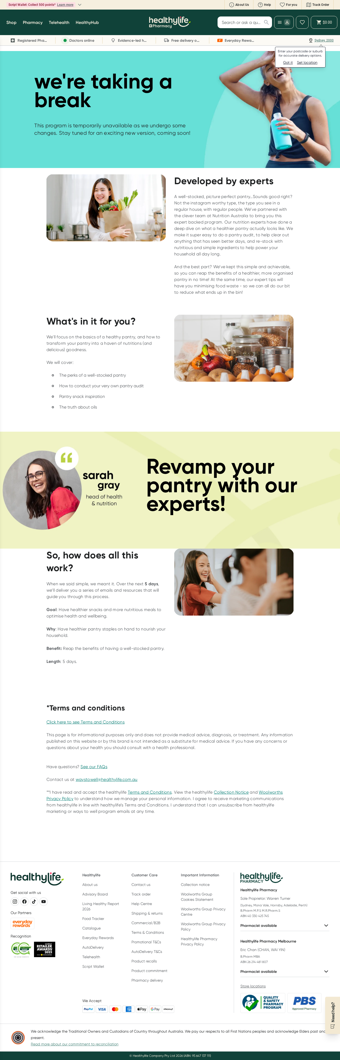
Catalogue (91, 928)
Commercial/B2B (145, 923)
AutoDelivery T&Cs (146, 951)
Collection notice (195, 884)
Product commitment (149, 971)
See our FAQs (93, 766)
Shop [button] (11, 22)
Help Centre (141, 904)
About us (89, 884)
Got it (288, 62)
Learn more (65, 5)
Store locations (253, 986)
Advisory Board (95, 894)
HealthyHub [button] (87, 22)
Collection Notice (231, 792)
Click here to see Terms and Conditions (85, 722)
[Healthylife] (170, 22)
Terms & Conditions (147, 932)
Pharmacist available (258, 925)
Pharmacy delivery (147, 980)
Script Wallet (93, 966)
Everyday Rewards (98, 938)
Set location (307, 62)
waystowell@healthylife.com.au (107, 779)
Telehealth (91, 957)
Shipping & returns (147, 913)
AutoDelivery (93, 947)
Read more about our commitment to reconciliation (74, 1044)
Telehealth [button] (59, 22)
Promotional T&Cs (146, 942)
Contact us (140, 884)
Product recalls (144, 961)
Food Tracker (93, 918)
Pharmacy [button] (32, 22)
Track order (141, 894)
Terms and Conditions (150, 792)
